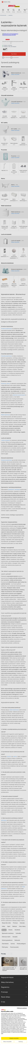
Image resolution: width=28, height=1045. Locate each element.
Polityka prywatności (22, 1008)
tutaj (2, 1033)
